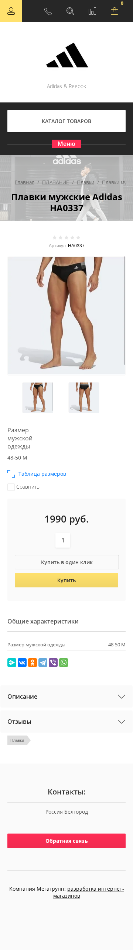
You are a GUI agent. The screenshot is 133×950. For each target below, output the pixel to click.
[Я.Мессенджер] (11, 662)
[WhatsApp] (63, 662)
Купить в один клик (67, 562)
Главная (24, 182)
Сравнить (27, 486)
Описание (22, 696)
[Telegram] (42, 662)
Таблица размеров (42, 473)
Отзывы (19, 721)
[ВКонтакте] (22, 662)
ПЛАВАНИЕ (55, 182)
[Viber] (53, 662)
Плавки (85, 182)
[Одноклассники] (32, 662)
